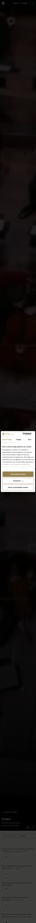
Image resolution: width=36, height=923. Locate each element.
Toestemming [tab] (7, 439)
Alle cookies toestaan (18, 474)
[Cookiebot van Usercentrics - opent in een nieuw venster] (25, 434)
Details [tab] (18, 439)
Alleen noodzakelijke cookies (18, 487)
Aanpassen (17, 481)
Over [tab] (29, 439)
